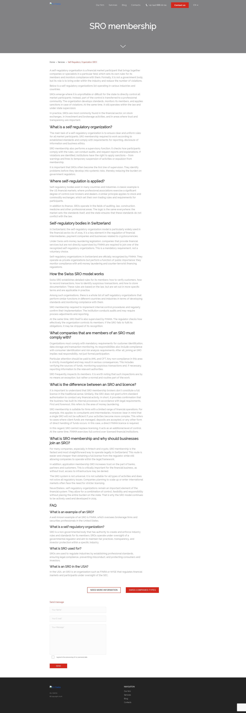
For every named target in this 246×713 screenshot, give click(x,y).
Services (113, 5)
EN (194, 5)
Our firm (100, 5)
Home (52, 62)
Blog (124, 5)
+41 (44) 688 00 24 (157, 5)
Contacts (135, 5)
